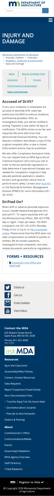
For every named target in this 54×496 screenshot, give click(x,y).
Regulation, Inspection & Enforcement (24, 60)
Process (37, 79)
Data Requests (12, 383)
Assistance (12, 79)
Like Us (18, 295)
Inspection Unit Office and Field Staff (25, 264)
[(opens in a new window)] (13, 482)
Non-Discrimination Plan (18, 395)
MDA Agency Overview (17, 457)
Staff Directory (12, 463)
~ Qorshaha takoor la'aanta (20, 407)
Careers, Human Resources (19, 377)
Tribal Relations (13, 469)
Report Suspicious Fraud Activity (22, 389)
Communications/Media (17, 439)
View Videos (20, 310)
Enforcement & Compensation (22, 85)
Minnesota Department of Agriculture (20, 54)
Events (8, 445)
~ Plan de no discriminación (19, 413)
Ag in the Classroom (15, 365)
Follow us (19, 287)
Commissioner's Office (17, 433)
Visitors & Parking (14, 419)
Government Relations (17, 451)
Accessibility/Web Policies (18, 371)
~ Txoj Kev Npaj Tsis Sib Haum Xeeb (24, 401)
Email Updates (22, 302)
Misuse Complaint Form (33, 73)
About (12, 73)
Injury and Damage (17, 91)
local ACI (46, 183)
